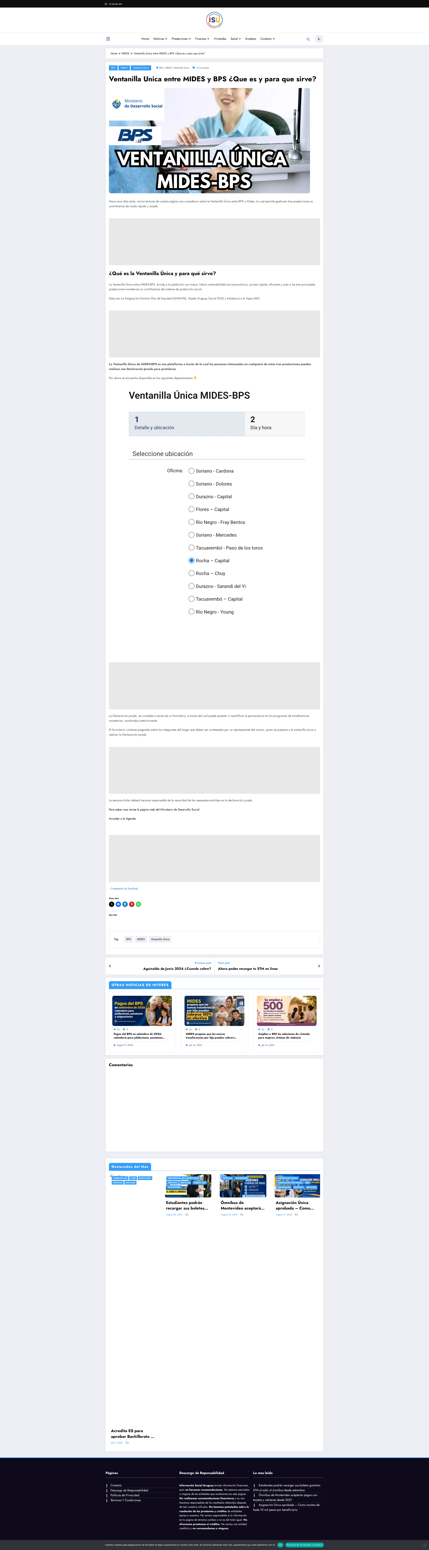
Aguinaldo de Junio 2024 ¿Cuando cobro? (177, 968)
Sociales (129, 1182)
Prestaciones (180, 39)
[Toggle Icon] (108, 39)
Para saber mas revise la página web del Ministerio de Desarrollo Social (154, 809)
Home (145, 39)
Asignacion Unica (287, 1178)
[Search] (308, 39)
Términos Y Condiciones (125, 1500)
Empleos (250, 39)
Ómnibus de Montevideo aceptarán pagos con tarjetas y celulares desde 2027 (241, 1205)
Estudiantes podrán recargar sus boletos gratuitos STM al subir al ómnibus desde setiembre (185, 1205)
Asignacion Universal (289, 1182)
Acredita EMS (119, 1178)
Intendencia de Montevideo (182, 1178)
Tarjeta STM (198, 1182)
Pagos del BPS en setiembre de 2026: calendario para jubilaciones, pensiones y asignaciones (139, 1036)
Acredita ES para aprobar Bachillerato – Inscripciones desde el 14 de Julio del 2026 (131, 1433)
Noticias (159, 39)
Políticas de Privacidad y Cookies (304, 1544)
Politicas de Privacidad (124, 1495)
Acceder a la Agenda (122, 818)
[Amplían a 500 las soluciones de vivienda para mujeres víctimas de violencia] (287, 1011)
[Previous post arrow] (110, 966)
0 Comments (202, 67)
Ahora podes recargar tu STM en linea (248, 968)
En (118, 1029)
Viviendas (220, 39)
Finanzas (200, 39)
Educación (144, 1178)
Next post (224, 962)
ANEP (132, 1178)
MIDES (124, 67)
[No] (424, 1545)
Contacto (266, 39)
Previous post (203, 962)
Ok (280, 1544)
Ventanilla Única (141, 67)
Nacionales (283, 1187)
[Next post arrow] (319, 966)
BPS (113, 67)
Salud (234, 39)
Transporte (173, 1187)
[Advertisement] (209, 241)
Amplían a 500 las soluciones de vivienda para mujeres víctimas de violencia (284, 1036)
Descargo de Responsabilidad (129, 1490)
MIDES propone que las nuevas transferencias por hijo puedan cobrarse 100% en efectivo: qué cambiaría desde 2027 (211, 1036)
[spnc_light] (319, 39)
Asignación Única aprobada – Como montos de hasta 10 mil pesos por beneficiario (296, 1205)
